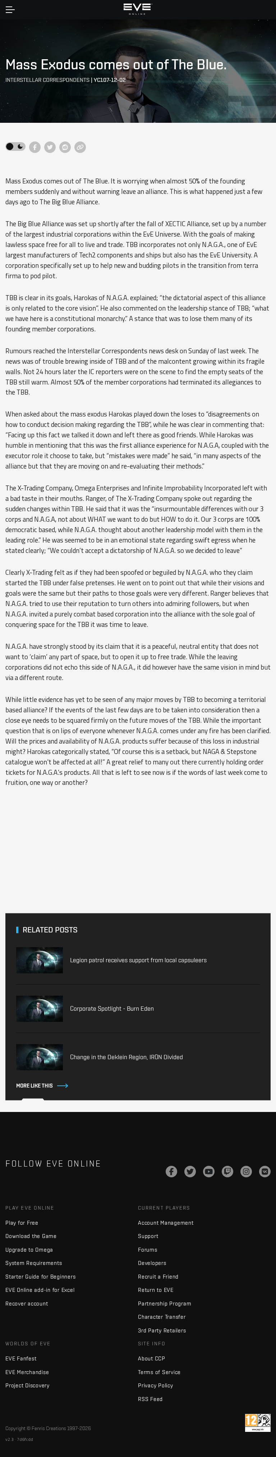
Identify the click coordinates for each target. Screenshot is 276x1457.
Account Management (166, 1223)
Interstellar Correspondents (47, 79)
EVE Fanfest (20, 1358)
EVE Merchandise (27, 1372)
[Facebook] (171, 1171)
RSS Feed (150, 1399)
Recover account (26, 1303)
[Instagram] (246, 1171)
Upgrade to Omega (29, 1250)
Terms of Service (159, 1372)
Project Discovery (27, 1385)
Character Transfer (162, 1317)
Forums (147, 1250)
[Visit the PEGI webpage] (258, 1423)
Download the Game (31, 1236)
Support (148, 1236)
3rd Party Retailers (162, 1330)
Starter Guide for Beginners (40, 1277)
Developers (152, 1263)
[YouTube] (209, 1171)
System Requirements (33, 1263)
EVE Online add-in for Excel (39, 1290)
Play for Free (21, 1223)
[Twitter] (190, 1171)
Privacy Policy (155, 1385)
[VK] (265, 1171)
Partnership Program (164, 1303)
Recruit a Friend (158, 1277)
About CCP (151, 1358)
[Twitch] (227, 1171)
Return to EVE (156, 1290)
